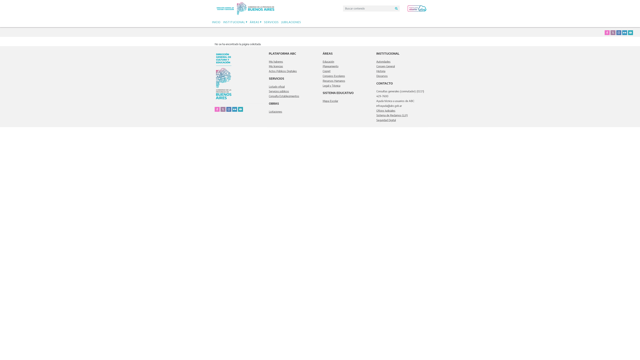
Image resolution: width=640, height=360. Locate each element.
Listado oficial (277, 86)
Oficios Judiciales (385, 110)
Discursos (382, 76)
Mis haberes (276, 61)
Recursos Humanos (334, 80)
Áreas (254, 22)
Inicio (216, 22)
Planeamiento (330, 66)
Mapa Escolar (330, 101)
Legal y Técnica (331, 85)
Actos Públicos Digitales (283, 71)
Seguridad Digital (386, 120)
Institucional (234, 22)
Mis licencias (276, 66)
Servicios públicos (279, 91)
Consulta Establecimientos (284, 96)
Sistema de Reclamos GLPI (392, 115)
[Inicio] (245, 4)
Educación (328, 61)
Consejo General (385, 66)
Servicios (271, 22)
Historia (380, 71)
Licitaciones (275, 111)
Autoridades (383, 61)
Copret (326, 71)
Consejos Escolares (334, 76)
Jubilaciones (291, 22)
